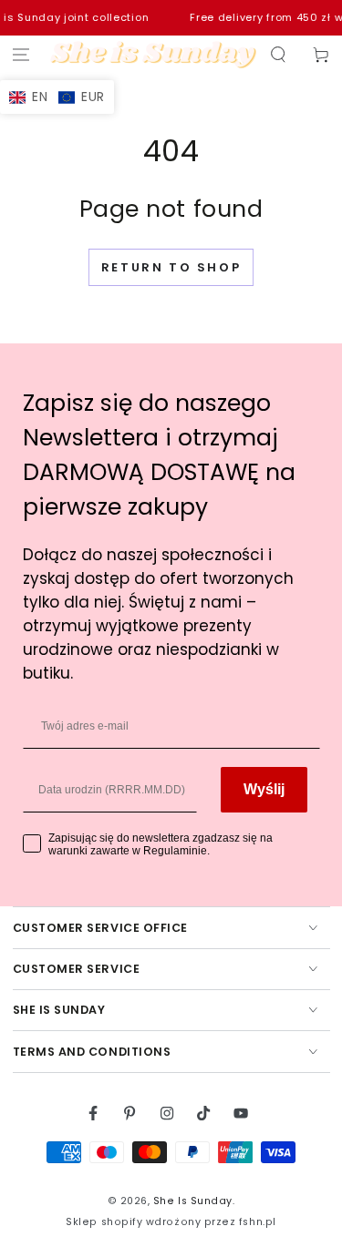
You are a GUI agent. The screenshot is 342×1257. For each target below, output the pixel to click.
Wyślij (264, 789)
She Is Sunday (193, 1201)
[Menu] (21, 55)
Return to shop (171, 267)
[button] (277, 55)
